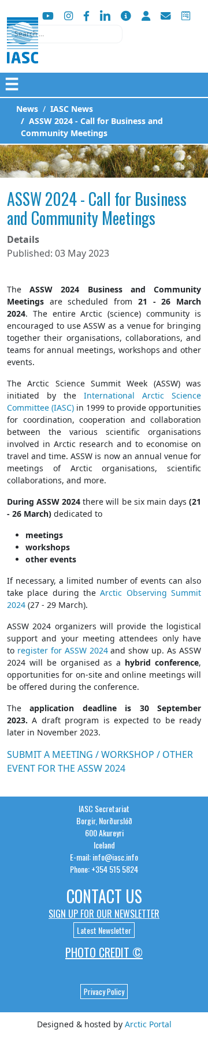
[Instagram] (68, 15)
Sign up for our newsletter (104, 914)
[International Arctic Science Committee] (22, 52)
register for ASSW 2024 (62, 650)
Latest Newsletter (104, 930)
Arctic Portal (148, 1024)
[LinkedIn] (105, 15)
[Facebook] (86, 15)
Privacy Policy (104, 991)
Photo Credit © (104, 952)
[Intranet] (146, 15)
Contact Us (104, 896)
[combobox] (64, 34)
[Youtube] (48, 15)
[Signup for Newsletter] (126, 15)
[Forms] (185, 15)
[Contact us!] (166, 15)
